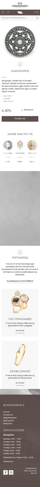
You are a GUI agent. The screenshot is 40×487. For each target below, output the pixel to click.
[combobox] (20, 18)
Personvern (7, 424)
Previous (5, 152)
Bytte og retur (8, 421)
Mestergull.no (32, 468)
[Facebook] (5, 472)
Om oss (6, 412)
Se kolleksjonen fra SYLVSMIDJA (20, 281)
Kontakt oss (20, 119)
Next (35, 152)
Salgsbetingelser (10, 418)
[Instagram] (11, 472)
